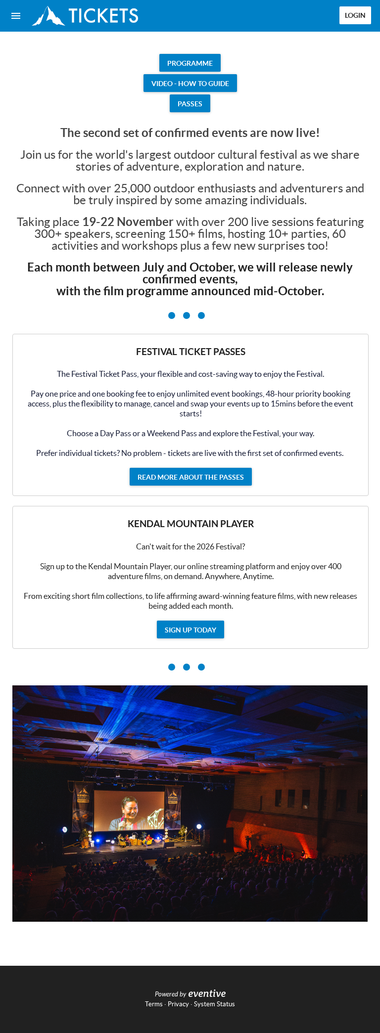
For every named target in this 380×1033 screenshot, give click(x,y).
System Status (214, 1004)
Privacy (178, 1004)
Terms (154, 1004)
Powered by (170, 994)
